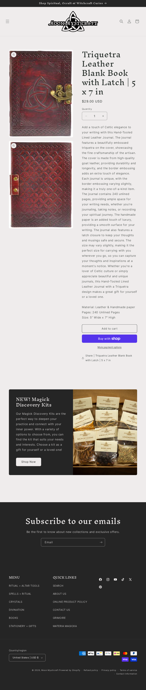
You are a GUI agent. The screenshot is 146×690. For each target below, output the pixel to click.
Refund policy (91, 670)
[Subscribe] (101, 542)
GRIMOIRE (59, 617)
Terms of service (128, 670)
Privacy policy (108, 670)
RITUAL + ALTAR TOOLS (24, 585)
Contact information (126, 674)
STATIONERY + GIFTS (22, 626)
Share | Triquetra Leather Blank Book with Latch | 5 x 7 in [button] (108, 358)
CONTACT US (61, 609)
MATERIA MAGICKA (65, 626)
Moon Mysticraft (50, 670)
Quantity (87, 108)
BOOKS (13, 617)
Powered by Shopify (69, 670)
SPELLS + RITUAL (20, 593)
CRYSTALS (15, 601)
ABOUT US (59, 593)
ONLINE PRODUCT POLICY (70, 601)
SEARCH (58, 585)
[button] (7, 21)
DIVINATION (16, 609)
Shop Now (28, 461)
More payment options (110, 347)
